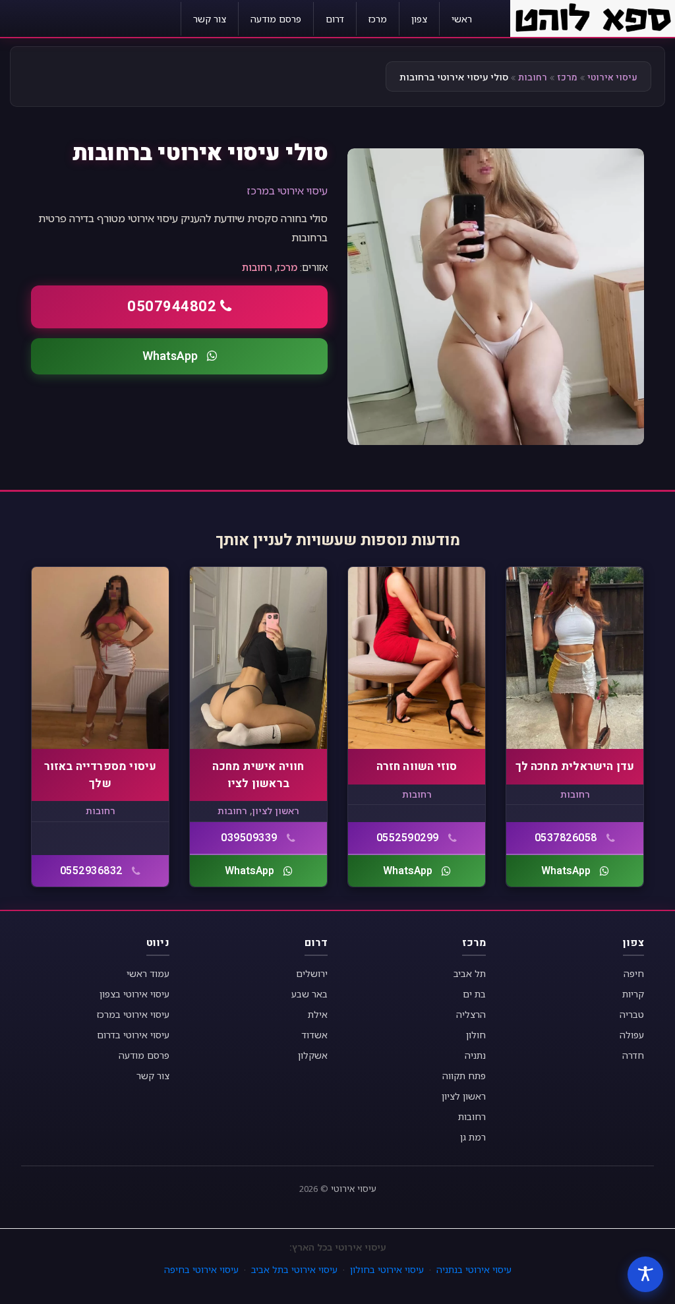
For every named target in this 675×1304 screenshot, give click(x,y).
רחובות (532, 77)
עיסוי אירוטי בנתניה (474, 1269)
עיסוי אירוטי (612, 77)
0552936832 (91, 871)
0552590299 (407, 838)
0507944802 (171, 306)
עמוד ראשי (148, 973)
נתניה (475, 1055)
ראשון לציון (275, 810)
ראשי (462, 19)
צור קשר (209, 19)
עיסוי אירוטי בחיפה (201, 1269)
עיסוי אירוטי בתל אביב (294, 1269)
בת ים (474, 994)
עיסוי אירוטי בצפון (134, 994)
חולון (476, 1034)
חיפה (634, 973)
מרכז (377, 19)
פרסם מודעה (275, 19)
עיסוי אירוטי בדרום (133, 1034)
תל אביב (470, 973)
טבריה (632, 1014)
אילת (318, 1014)
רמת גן (473, 1137)
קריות (633, 994)
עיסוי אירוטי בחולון (387, 1269)
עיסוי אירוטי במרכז (287, 190)
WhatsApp (170, 356)
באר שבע (309, 994)
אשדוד (314, 1034)
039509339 (249, 838)
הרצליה (471, 1014)
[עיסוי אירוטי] (592, 17)
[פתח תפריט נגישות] (645, 1274)
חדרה (633, 1055)
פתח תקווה (464, 1075)
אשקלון (313, 1055)
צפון (419, 19)
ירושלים (312, 973)
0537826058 (566, 838)
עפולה (632, 1034)
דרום (335, 19)
